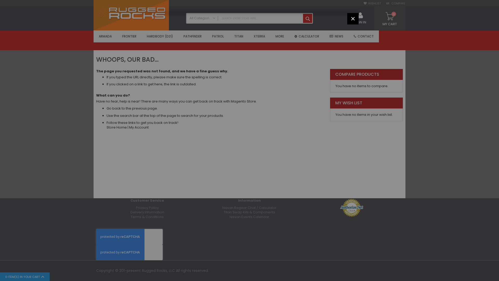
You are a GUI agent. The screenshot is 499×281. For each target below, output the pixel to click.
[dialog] (249, 140)
